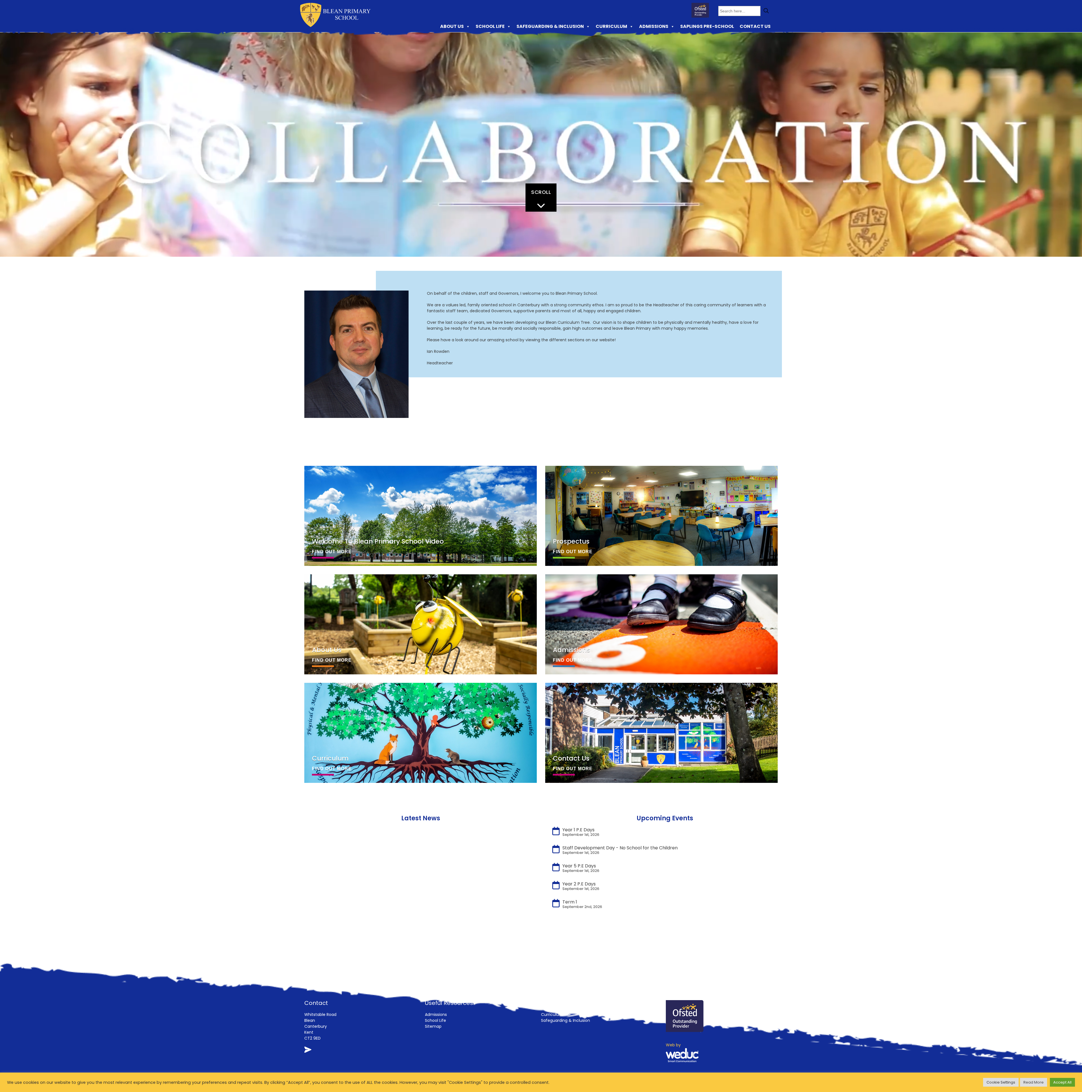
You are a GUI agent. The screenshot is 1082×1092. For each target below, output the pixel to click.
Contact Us (755, 26)
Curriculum (611, 26)
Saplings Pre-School (707, 26)
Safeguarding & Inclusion (550, 26)
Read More (1033, 1082)
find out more (332, 551)
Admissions (653, 26)
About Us (452, 26)
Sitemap (433, 1026)
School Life (490, 26)
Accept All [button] (1062, 1082)
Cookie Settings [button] (1000, 1082)
